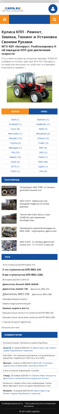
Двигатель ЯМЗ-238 (15, 294)
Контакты (29, 406)
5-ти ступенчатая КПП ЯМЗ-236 (21, 269)
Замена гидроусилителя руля (16, 303)
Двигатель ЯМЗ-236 (39, 289)
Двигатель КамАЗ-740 (15, 288)
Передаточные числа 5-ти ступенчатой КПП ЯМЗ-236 (27, 312)
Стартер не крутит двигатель (16, 322)
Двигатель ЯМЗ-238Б (42, 294)
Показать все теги (10, 327)
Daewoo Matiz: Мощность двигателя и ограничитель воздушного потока (29, 377)
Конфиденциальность (12, 403)
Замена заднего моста (15, 308)
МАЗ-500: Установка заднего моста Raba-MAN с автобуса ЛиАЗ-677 (28, 364)
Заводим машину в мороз (14, 299)
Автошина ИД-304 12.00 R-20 (15, 279)
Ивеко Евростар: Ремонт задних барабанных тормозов (30, 349)
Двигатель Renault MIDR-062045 (20, 284)
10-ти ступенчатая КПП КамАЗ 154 (18, 264)
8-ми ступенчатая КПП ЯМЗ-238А (22, 274)
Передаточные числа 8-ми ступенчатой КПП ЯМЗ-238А (28, 317)
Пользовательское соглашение (40, 403)
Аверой (7, 347)
